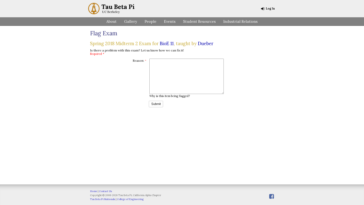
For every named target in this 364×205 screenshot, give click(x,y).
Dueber (205, 44)
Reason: (138, 60)
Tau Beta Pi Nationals (102, 199)
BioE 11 (167, 44)
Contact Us (105, 191)
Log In (270, 8)
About (111, 21)
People (150, 21)
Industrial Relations (240, 21)
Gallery (130, 21)
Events (170, 21)
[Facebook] (271, 196)
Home (93, 191)
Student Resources (199, 21)
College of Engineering (130, 199)
